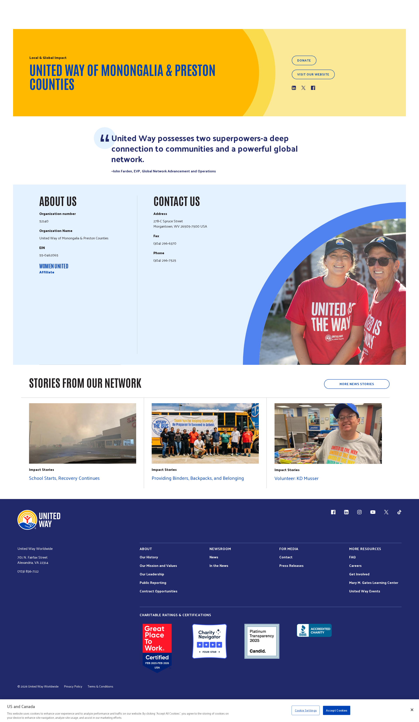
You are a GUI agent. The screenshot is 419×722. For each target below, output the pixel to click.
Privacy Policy (73, 686)
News (214, 557)
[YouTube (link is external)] (372, 512)
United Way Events (364, 591)
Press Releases (291, 565)
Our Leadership (152, 574)
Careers (355, 565)
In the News (219, 565)
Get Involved (359, 574)
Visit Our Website (313, 74)
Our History (149, 557)
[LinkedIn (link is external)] (294, 88)
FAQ (352, 557)
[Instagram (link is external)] (359, 512)
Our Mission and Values (158, 565)
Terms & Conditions (100, 686)
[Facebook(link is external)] (313, 88)
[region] (209, 710)
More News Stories (357, 384)
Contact (285, 557)
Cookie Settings (306, 710)
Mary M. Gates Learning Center (373, 582)
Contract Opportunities (158, 591)
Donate (304, 60)
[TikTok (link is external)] (399, 512)
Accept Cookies (336, 710)
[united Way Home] (38, 520)
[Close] (412, 710)
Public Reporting (153, 582)
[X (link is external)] (303, 88)
